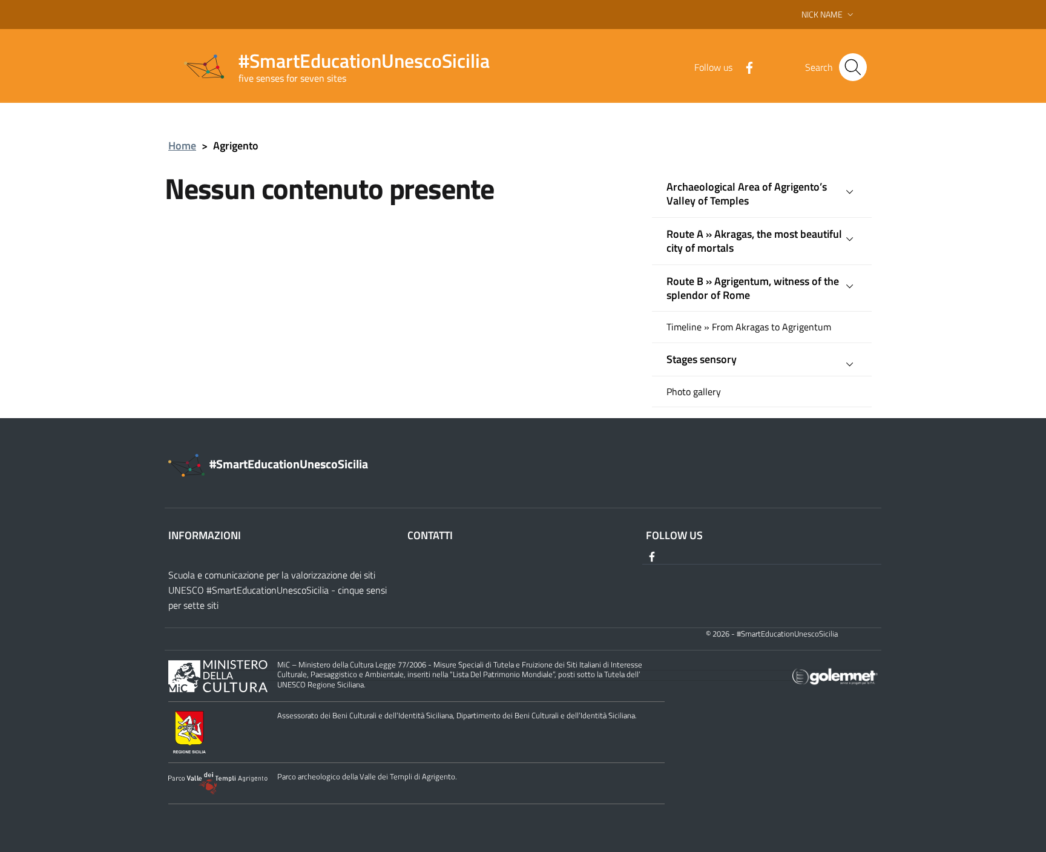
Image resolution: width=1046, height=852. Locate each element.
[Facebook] (744, 66)
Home (182, 145)
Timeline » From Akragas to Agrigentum (748, 327)
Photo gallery (693, 391)
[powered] (835, 675)
